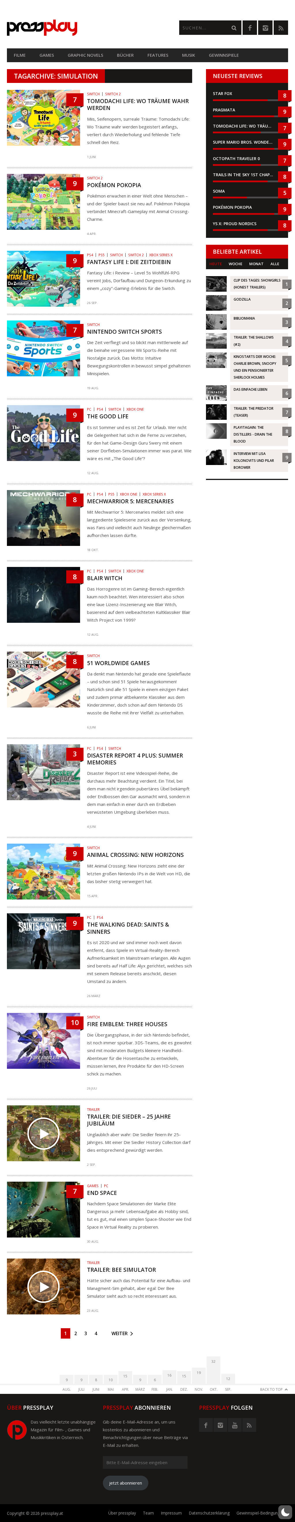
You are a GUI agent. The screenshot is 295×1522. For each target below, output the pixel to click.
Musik (188, 55)
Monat (256, 263)
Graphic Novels (85, 55)
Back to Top (271, 1389)
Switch (93, 94)
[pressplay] (77, 28)
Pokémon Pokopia (232, 207)
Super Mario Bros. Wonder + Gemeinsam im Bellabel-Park (247, 142)
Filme (20, 55)
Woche (235, 263)
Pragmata (224, 110)
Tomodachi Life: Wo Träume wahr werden (247, 126)
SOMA (219, 191)
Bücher (125, 55)
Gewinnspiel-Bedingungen (261, 1513)
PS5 (102, 255)
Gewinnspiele (224, 55)
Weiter (119, 1333)
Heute (215, 263)
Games (46, 55)
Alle (275, 263)
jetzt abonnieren (125, 1483)
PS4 (90, 255)
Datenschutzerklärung (209, 1513)
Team (148, 1513)
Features (158, 55)
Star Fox (222, 93)
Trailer (93, 1109)
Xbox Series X (161, 255)
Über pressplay (122, 1513)
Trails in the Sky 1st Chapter (246, 174)
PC (89, 409)
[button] (285, 1512)
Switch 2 (113, 94)
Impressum (171, 1513)
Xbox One (135, 409)
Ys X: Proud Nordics (234, 223)
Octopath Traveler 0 (236, 158)
